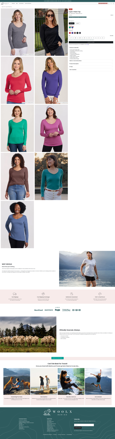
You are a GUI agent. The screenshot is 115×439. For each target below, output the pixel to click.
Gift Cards (21, 425)
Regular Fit (71, 23)
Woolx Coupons (50, 426)
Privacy (55, 434)
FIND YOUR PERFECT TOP (103, 3)
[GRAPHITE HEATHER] (80, 33)
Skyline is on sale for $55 (72, 27)
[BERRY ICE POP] (70, 33)
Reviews (70, 15)
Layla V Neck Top (9, 6)
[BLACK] (77, 33)
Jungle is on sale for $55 (70, 27)
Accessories (21, 3)
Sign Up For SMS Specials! (51, 423)
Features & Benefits (74, 47)
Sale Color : (71, 25)
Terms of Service (61, 434)
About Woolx (49, 422)
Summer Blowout (28, 3)
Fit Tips (71, 66)
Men (17, 3)
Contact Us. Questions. (23, 420)
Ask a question (72, 69)
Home (3, 6)
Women (13, 3)
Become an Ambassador (51, 431)
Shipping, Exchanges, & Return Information (26, 422)
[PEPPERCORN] (75, 33)
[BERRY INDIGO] (72, 33)
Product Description (74, 63)
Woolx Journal (49, 424)
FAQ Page (20, 423)
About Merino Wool (50, 421)
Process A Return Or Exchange (24, 421)
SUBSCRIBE (78, 427)
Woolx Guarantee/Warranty (24, 426)
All (4, 6)
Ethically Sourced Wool (51, 425)
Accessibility (49, 420)
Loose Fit (77, 23)
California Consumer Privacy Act (52, 430)
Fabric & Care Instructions (75, 60)
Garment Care (21, 424)
